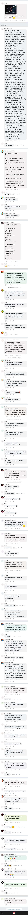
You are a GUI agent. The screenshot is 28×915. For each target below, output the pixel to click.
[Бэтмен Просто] (2, 838)
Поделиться (24, 20)
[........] (2, 272)
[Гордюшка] (2, 470)
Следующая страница (14, 909)
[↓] (22, 20)
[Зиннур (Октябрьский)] (2, 855)
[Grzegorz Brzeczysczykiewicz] (2, 780)
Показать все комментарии (14, 287)
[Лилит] (2, 814)
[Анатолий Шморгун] (2, 223)
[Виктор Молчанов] (2, 624)
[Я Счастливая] (2, 360)
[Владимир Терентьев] (2, 151)
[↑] (19, 20)
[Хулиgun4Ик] (2, 882)
